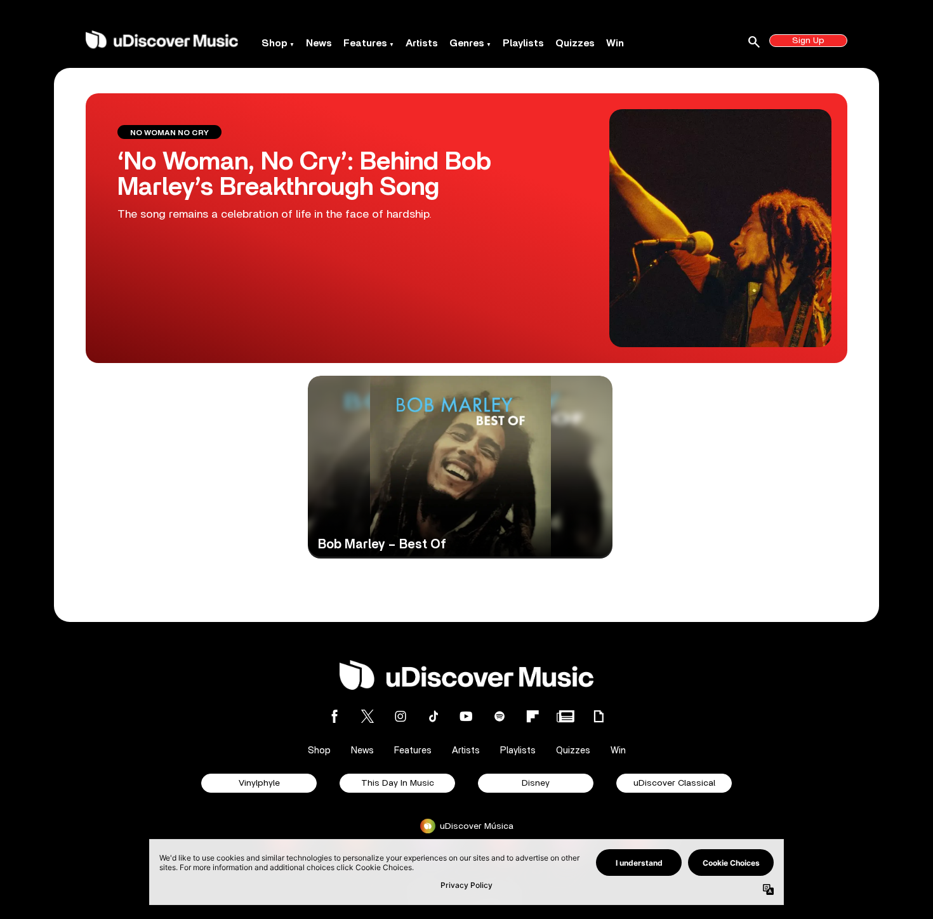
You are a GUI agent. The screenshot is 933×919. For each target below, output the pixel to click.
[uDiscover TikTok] (433, 716)
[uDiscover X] (367, 716)
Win (615, 43)
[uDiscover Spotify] (499, 716)
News (319, 43)
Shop (274, 43)
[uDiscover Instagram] (400, 716)
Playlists (523, 43)
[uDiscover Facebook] (334, 716)
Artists (422, 43)
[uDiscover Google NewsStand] (565, 716)
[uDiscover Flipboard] (532, 716)
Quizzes (575, 43)
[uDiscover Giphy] (598, 716)
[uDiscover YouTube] (466, 716)
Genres (466, 43)
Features (365, 43)
